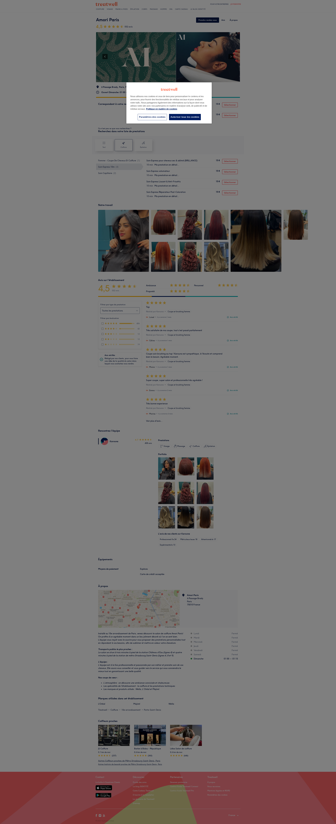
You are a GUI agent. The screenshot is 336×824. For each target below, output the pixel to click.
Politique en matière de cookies (161, 109)
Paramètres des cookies (152, 117)
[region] (169, 102)
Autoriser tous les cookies (184, 117)
